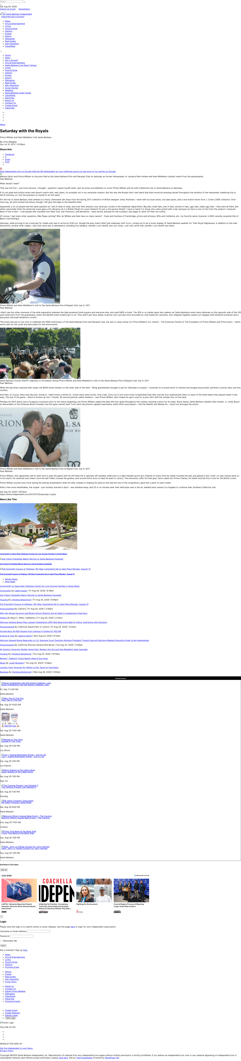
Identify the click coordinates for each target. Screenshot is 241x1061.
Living (8, 26)
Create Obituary (12, 1013)
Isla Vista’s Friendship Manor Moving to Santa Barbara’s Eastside (26, 564)
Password (4, 936)
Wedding (9, 90)
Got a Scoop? (17, 16)
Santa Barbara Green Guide (18, 93)
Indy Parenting (12, 43)
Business (4, 672)
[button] (19, 896)
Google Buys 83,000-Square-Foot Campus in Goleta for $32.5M (30, 631)
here (73, 926)
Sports (8, 36)
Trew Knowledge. (84, 1057)
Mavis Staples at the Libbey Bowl (17, 772)
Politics (4, 618)
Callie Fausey (21, 590)
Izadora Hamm (25, 636)
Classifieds (10, 46)
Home (8, 55)
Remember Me (10, 941)
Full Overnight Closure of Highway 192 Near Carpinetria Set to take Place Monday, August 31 (37, 574)
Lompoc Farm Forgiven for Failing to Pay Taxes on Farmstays (29, 667)
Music (3, 663)
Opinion (8, 31)
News (7, 21)
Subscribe (6, 16)
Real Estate (10, 41)
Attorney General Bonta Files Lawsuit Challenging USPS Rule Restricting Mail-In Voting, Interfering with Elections (53, 622)
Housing (4, 599)
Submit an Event (8, 9)
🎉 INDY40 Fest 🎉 (10, 726)
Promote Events (12, 1001)
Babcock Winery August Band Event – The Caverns (25, 818)
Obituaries (10, 38)
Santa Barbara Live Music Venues (21, 65)
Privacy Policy (6, 1050)
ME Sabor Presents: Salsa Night (16, 802)
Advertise (9, 98)
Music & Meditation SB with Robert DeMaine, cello (25, 685)
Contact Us (10, 103)
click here (63, 1057)
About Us (9, 100)
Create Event (11, 105)
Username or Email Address (13, 931)
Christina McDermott (21, 599)
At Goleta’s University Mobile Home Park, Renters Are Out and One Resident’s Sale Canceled (43, 649)
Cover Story (11, 981)
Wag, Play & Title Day (11, 700)
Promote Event (12, 967)
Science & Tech (7, 636)
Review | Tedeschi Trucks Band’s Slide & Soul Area (24, 658)
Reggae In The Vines (11, 741)
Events (8, 33)
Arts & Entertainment (15, 23)
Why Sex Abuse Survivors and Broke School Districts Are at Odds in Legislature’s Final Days (43, 613)
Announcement (7, 608)
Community (6, 590)
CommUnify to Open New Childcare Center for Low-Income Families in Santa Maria (33, 554)
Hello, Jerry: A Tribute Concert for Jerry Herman (24, 848)
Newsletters (24, 9)
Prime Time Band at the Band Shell (17, 833)
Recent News (11, 579)
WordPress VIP (112, 1057)
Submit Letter (11, 1015)
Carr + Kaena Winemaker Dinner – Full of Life (22, 756)
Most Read (10, 581)
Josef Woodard (16, 663)
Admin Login (10, 1018)
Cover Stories (11, 88)
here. (25, 950)
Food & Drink (11, 28)
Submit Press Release (15, 991)
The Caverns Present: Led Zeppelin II (18, 787)
